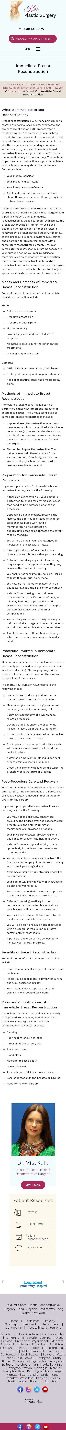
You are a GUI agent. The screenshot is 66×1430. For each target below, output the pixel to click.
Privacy (50, 1321)
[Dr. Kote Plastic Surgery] (33, 11)
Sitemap (11, 1324)
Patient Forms (35, 1223)
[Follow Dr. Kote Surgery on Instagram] (29, 1390)
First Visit (31, 1212)
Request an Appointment (34, 38)
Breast (30, 91)
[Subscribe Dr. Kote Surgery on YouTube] (45, 1390)
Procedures (15, 91)
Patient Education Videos (37, 1237)
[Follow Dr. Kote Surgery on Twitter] (37, 1390)
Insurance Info (35, 1247)
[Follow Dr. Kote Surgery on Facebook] (20, 1390)
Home (14, 1321)
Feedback (30, 1324)
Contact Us (13, 1327)
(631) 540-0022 (34, 29)
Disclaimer (31, 1321)
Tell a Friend (51, 1324)
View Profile (33, 1184)
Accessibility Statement (44, 1327)
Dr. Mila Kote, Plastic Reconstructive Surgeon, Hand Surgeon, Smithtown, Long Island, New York (33, 86)
